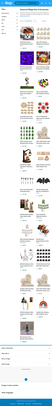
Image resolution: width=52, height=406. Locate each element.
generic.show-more (24, 16)
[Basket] (49, 3)
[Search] (37, 3)
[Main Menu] (2, 3)
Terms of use (13, 403)
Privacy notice (28, 403)
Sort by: (21, 21)
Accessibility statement (37, 403)
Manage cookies (20, 403)
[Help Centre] (42, 3)
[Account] (45, 3)
